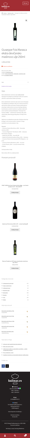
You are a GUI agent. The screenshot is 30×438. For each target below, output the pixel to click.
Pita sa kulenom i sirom (8, 352)
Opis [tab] (3, 82)
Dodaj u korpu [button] (15, 192)
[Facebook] (3, 366)
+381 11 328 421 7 (15, 390)
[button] (26, 20)
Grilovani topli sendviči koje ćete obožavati (12, 344)
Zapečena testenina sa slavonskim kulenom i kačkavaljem (15, 355)
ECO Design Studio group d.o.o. (13, 423)
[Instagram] (7, 366)
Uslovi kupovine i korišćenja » (15, 411)
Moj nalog (5, 435)
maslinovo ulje (22, 73)
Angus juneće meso (7, 285)
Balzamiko (5, 292)
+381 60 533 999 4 (13, 388)
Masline (4, 295)
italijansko (16, 73)
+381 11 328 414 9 (15, 392)
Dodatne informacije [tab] (6, 86)
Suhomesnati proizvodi (8, 283)
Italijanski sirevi (6, 288)
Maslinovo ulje (11, 13)
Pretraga (15, 435)
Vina (4, 297)
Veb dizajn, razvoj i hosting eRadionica (15, 428)
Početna (5, 13)
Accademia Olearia (8, 75)
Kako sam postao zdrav (8, 346)
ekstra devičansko (9, 73)
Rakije (4, 299)
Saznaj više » (15, 416)
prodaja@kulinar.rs (15, 399)
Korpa (23, 434)
